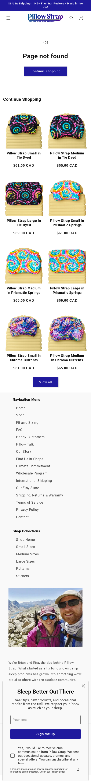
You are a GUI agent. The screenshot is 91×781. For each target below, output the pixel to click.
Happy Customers (30, 437)
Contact (22, 517)
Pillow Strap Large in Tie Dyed (24, 223)
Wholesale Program (31, 473)
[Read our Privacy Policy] (78, 769)
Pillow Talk (25, 444)
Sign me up (45, 734)
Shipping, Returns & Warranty (39, 495)
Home (20, 408)
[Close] (83, 686)
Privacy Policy (27, 510)
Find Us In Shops (29, 459)
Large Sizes (25, 561)
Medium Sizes (27, 554)
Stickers (22, 576)
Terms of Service (29, 502)
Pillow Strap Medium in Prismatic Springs (24, 290)
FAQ (19, 430)
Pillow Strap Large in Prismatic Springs (67, 290)
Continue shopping (45, 71)
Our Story (23, 452)
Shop (20, 415)
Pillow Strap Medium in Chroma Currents (67, 358)
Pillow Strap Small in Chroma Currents (24, 358)
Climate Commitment (33, 466)
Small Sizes (25, 547)
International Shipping (34, 481)
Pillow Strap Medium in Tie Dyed (67, 155)
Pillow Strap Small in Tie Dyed (24, 155)
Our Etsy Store (27, 488)
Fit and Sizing (27, 423)
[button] (8, 18)
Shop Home (25, 540)
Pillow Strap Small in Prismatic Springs (67, 223)
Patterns (23, 569)
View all (45, 382)
